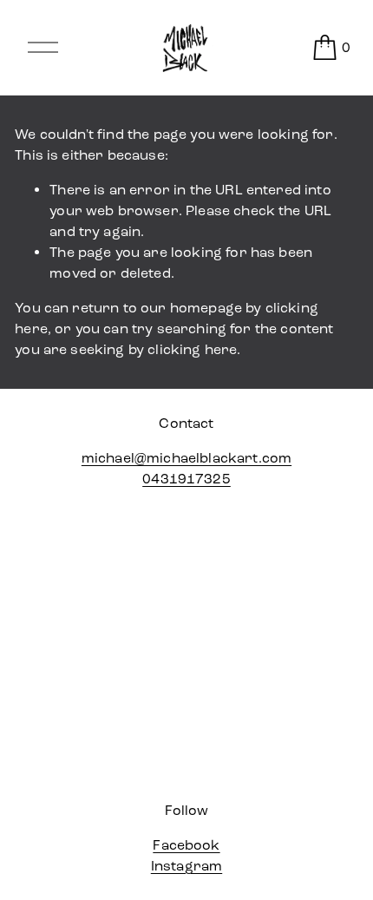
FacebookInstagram (186, 855)
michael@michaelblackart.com (186, 458)
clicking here (192, 349)
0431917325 (186, 478)
